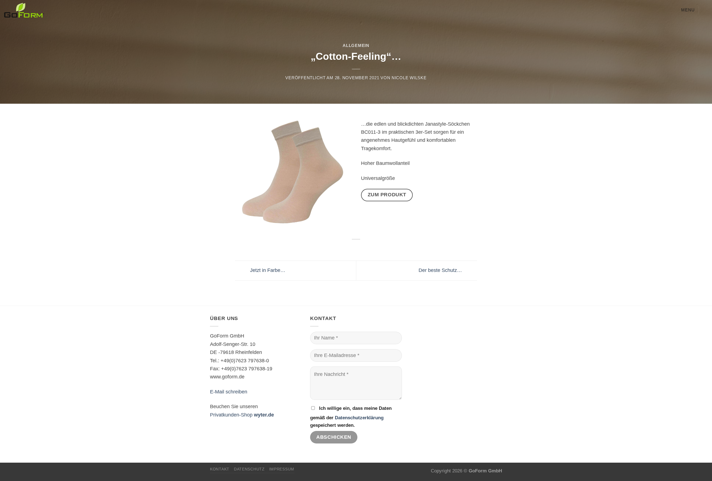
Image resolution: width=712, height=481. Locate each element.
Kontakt (219, 469)
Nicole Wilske (409, 78)
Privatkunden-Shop (242, 415)
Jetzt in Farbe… (267, 270)
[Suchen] (705, 10)
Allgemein (356, 45)
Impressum (281, 469)
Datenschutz (249, 469)
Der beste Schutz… (441, 270)
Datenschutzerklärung (359, 417)
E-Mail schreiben (228, 392)
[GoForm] (60, 10)
